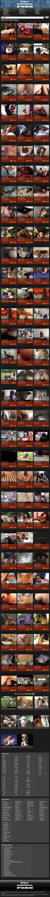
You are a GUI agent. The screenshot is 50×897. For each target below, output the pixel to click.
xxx (8, 36)
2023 (21, 606)
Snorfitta (37, 12)
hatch (39, 647)
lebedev (7, 281)
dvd (38, 423)
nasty (24, 77)
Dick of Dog (5, 840)
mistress (29, 792)
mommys (29, 786)
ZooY (28, 809)
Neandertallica (42, 801)
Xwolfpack (17, 819)
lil (29, 788)
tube (6, 566)
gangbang (17, 759)
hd (36, 77)
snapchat (17, 780)
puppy (29, 765)
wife (5, 794)
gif (20, 199)
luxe (4, 220)
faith (41, 647)
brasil (5, 647)
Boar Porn (5, 830)
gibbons (41, 403)
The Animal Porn (25, 4)
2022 (20, 240)
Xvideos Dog (29, 805)
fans (40, 36)
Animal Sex (17, 811)
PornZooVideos (22, 13)
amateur (17, 790)
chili (38, 260)
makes (41, 767)
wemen (5, 484)
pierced (29, 773)
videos (38, 77)
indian (39, 97)
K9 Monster (41, 815)
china (39, 321)
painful (21, 505)
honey (40, 220)
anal (39, 464)
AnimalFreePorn (22, 11)
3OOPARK (41, 819)
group (21, 403)
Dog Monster (5, 828)
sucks (17, 769)
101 (28, 693)
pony (29, 794)
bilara (39, 362)
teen (6, 240)
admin (5, 756)
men (23, 220)
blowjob (37, 138)
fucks (5, 786)
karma (23, 260)
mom (23, 688)
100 (26, 693)
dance (17, 776)
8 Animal (40, 817)
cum (41, 761)
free (38, 118)
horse (37, 464)
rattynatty (21, 668)
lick (5, 776)
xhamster (5, 321)
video (4, 36)
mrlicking (41, 759)
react (24, 545)
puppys (17, 784)
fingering (21, 464)
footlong (7, 586)
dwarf (39, 301)
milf (29, 767)
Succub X (41, 809)
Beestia (40, 803)
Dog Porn (41, 811)
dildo (22, 179)
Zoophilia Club (6, 832)
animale (4, 301)
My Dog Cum (29, 811)
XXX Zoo (37, 11)
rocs (29, 782)
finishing (17, 763)
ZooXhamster (38, 9)
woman (21, 118)
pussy (5, 759)
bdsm (21, 586)
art (21, 220)
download (23, 566)
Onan (28, 807)
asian (17, 765)
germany (5, 97)
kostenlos (5, 525)
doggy (41, 758)
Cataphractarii (30, 801)
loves (41, 773)
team (8, 77)
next (33, 693)
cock (22, 647)
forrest (17, 758)
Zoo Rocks (21, 9)
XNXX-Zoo (41, 805)
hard (5, 773)
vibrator (29, 784)
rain (6, 606)
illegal (21, 301)
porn (37, 36)
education (21, 57)
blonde (41, 765)
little (5, 782)
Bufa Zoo (41, 813)
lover (29, 759)
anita (17, 756)
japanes (7, 260)
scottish (25, 362)
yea (29, 761)
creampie (21, 627)
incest (6, 464)
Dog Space (5, 824)
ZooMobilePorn (6, 14)
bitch (23, 281)
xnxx (4, 545)
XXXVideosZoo (22, 10)
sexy (38, 57)
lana (8, 606)
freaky (6, 403)
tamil (7, 179)
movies (39, 484)
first (5, 790)
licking (5, 765)
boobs (5, 780)
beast (39, 566)
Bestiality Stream (42, 807)
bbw (5, 778)
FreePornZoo (6, 10)
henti (4, 138)
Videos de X (17, 817)
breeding (21, 484)
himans (4, 57)
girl (6, 545)
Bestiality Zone (6, 836)
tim (17, 778)
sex (6, 36)
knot (41, 763)
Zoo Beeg (5, 822)
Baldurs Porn (29, 803)
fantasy (6, 362)
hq (36, 505)
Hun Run (4, 838)
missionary (17, 771)
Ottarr (28, 813)
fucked (8, 342)
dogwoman (6, 199)
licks (41, 769)
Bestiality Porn (18, 815)
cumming (5, 771)
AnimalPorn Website (5, 13)
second (17, 786)
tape (17, 794)
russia (4, 627)
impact (41, 240)
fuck (5, 784)
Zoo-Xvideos (6, 11)
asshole (41, 57)
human (25, 36)
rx (38, 606)
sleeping (5, 767)
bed (29, 776)
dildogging (29, 780)
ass (41, 771)
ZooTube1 (5, 9)
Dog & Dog (29, 819)
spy (7, 505)
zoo (38, 36)
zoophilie (7, 220)
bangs (17, 767)
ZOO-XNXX (21, 12)
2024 (37, 545)
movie (39, 525)
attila (22, 423)
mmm (17, 788)
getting (5, 761)
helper (29, 790)
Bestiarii (4, 834)
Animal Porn (29, 817)
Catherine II (37, 13)
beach (25, 281)
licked (5, 763)
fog (29, 769)
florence (29, 756)
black (17, 761)
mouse (25, 525)
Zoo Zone (37, 10)
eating (17, 782)
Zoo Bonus (29, 815)
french (29, 758)
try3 (5, 792)
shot (29, 778)
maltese (23, 321)
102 (30, 693)
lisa (38, 240)
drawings (6, 423)
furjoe (39, 281)
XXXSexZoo (17, 813)
